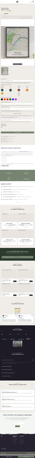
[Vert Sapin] (13, 90)
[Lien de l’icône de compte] (30, 1)
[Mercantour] (13, 87)
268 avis (19, 311)
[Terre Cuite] (21, 90)
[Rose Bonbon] (13, 94)
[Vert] (10, 99)
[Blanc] (19, 99)
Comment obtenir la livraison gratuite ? (17, 372)
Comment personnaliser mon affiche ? (17, 360)
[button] (6, 11)
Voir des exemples (27, 121)
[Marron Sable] (30, 90)
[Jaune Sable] (5, 94)
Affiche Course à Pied (7, 4)
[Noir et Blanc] (21, 87)
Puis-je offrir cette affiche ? (17, 376)
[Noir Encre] (21, 94)
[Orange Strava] (5, 99)
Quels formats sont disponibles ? (17, 366)
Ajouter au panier (17, 132)
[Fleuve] (30, 87)
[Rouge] (7, 99)
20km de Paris (11, 151)
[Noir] (2, 99)
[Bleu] (13, 99)
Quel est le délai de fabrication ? (17, 369)
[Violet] (16, 99)
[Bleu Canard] (5, 90)
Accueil (2, 4)
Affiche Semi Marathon (14, 4)
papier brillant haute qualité (24, 151)
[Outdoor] (5, 87)
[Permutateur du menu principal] (2, 2)
